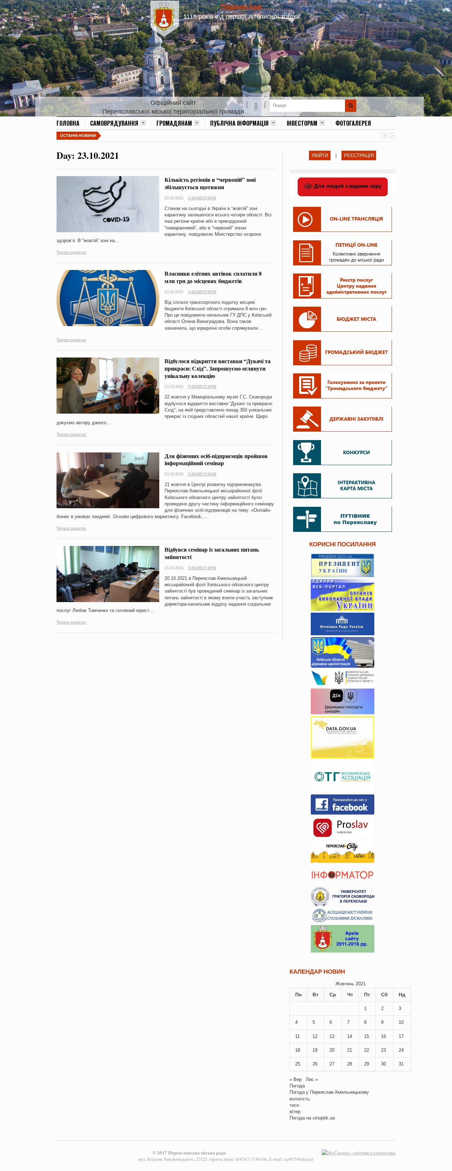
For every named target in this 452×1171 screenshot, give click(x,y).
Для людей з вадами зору (347, 186)
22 (366, 1050)
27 (331, 1064)
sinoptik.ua (324, 1118)
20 (331, 1050)
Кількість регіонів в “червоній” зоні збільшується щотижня (210, 183)
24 (401, 1050)
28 (349, 1064)
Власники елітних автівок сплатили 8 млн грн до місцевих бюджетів (213, 277)
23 (383, 1050)
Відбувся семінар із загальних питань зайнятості (212, 553)
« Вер (296, 1079)
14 (349, 1036)
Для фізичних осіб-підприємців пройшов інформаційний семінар (216, 459)
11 (297, 1036)
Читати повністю (71, 252)
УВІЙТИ (319, 155)
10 (401, 1022)
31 (401, 1064)
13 (331, 1036)
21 (349, 1050)
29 (366, 1064)
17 (401, 1036)
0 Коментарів (202, 198)
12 (315, 1036)
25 (297, 1064)
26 (315, 1064)
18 (297, 1050)
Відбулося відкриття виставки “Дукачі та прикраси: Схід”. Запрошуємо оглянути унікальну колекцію (217, 368)
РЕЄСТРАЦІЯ (359, 155)
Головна (67, 123)
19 (315, 1050)
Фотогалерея (353, 123)
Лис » (312, 1079)
